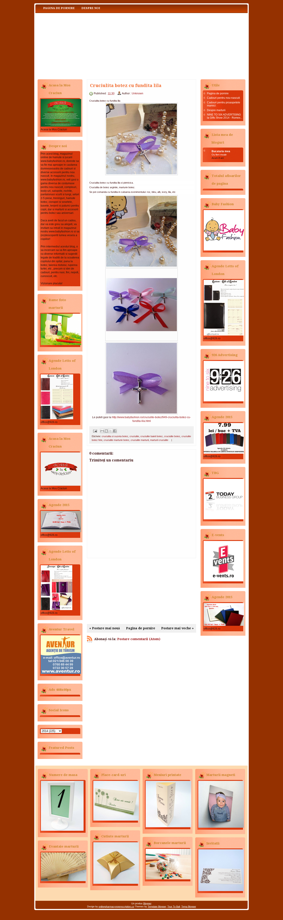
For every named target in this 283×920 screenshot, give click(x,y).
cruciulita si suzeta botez (115, 436)
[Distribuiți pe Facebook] (115, 431)
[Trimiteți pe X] (110, 431)
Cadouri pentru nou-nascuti (223, 97)
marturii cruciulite (159, 440)
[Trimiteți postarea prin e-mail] (95, 430)
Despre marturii (216, 110)
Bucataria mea (221, 151)
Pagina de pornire (59, 8)
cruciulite (134, 436)
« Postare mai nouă (104, 628)
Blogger (147, 903)
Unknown (137, 93)
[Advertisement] (141, 591)
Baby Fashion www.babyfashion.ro (79, 45)
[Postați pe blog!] (106, 431)
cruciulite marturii (140, 440)
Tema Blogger (188, 906)
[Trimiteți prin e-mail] (102, 431)
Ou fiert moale (219, 154)
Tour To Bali (173, 906)
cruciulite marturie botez (116, 440)
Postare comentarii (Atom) (138, 639)
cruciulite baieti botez (151, 436)
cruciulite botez (172, 436)
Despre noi (90, 8)
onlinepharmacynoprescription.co (116, 906)
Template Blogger (157, 906)
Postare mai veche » (177, 628)
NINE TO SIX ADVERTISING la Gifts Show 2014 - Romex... (224, 116)
